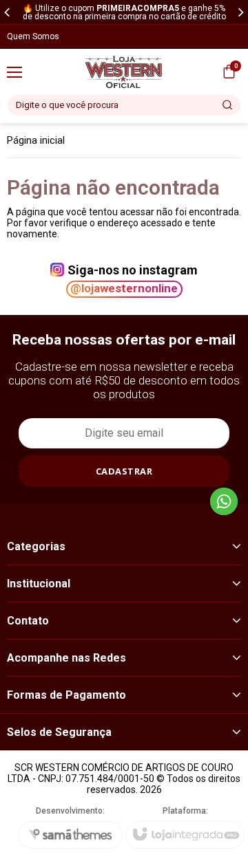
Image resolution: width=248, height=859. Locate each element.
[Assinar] (124, 471)
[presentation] (7, 12)
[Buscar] (228, 105)
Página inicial (36, 140)
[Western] (124, 71)
